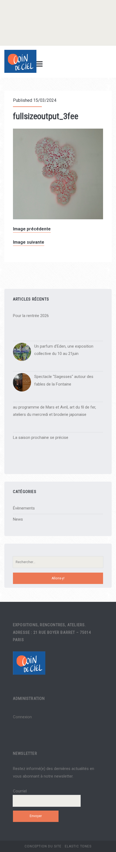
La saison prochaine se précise (40, 437)
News (18, 519)
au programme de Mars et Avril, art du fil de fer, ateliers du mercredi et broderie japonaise (54, 411)
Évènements (24, 508)
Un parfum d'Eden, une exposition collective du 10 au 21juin (63, 350)
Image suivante (28, 242)
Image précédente (32, 228)
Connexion (22, 716)
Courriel (20, 791)
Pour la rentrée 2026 (31, 315)
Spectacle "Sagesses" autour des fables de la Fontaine (63, 380)
